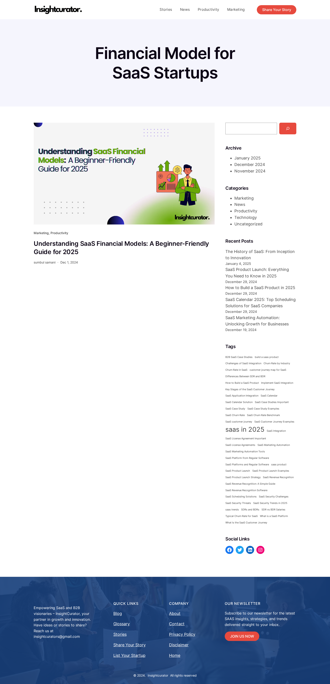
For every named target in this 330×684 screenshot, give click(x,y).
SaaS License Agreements (240, 445)
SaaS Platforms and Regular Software (247, 464)
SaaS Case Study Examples (263, 408)
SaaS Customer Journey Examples (274, 421)
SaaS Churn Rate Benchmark (263, 415)
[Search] (287, 128)
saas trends (232, 509)
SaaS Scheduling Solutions (241, 496)
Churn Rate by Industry (277, 363)
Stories (120, 634)
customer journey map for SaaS (268, 369)
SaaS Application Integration (241, 395)
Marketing (41, 233)
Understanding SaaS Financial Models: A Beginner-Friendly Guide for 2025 (121, 247)
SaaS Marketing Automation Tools (245, 451)
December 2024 (249, 164)
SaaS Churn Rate (235, 415)
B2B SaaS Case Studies (239, 357)
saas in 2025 (244, 429)
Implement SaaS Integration (277, 382)
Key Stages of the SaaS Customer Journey (250, 389)
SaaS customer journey (238, 421)
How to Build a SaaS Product (242, 382)
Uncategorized (248, 224)
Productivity (59, 233)
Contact (177, 623)
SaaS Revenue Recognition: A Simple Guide (250, 483)
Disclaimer (179, 645)
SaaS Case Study (235, 408)
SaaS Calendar (269, 395)
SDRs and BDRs (250, 509)
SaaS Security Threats (238, 503)
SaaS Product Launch (237, 470)
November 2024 (250, 171)
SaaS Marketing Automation (273, 445)
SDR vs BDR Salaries (273, 509)
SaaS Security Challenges (273, 496)
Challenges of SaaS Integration (243, 363)
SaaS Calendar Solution (239, 402)
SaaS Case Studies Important (272, 402)
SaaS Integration (276, 430)
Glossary (121, 623)
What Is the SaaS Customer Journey (246, 522)
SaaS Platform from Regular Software (247, 458)
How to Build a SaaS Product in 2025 (260, 287)
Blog (117, 613)
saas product (278, 464)
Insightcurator (158, 675)
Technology (245, 217)
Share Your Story (276, 9)
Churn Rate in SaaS (236, 369)
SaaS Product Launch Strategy (243, 477)
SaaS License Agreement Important (245, 438)
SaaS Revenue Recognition (278, 477)
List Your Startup (129, 655)
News (239, 204)
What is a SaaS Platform (274, 516)
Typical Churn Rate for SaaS (241, 516)
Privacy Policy (182, 634)
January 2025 (247, 158)
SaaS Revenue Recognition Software (246, 490)
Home (174, 655)
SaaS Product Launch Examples (270, 470)
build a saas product (267, 357)
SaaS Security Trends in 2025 (270, 503)
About (174, 613)
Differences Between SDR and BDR (245, 376)
